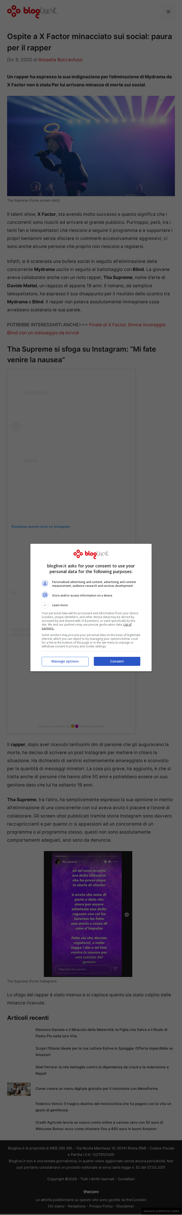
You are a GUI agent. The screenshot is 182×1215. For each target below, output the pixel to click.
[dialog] (91, 607)
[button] (91, 605)
